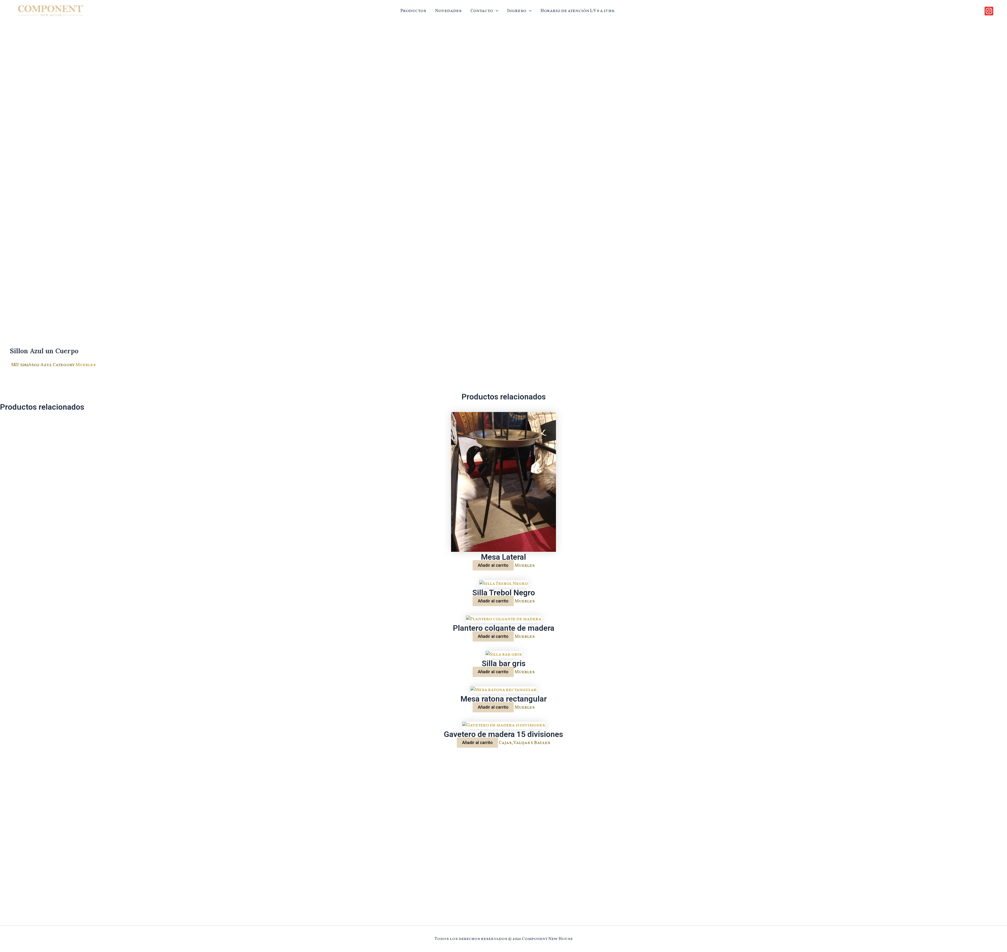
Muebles (86, 365)
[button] (495, 11)
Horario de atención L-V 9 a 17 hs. (577, 11)
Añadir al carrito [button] (493, 565)
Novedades (448, 11)
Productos (413, 11)
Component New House (43, 17)
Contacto (481, 11)
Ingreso (516, 11)
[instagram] (989, 11)
